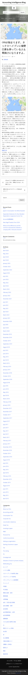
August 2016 (6, 460)
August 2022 (6, 273)
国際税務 (6, 59)
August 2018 (6, 382)
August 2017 (6, 421)
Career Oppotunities (14, 666)
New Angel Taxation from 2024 (11, 222)
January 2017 (6, 444)
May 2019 (5, 357)
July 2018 (5, 386)
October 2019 (7, 340)
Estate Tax (5, 525)
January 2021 (6, 318)
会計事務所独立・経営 (9, 612)
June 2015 (6, 492)
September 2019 (7, 344)
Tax (4, 547)
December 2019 (7, 334)
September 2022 (7, 270)
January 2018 (6, 405)
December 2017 (7, 408)
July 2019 (5, 350)
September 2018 (7, 379)
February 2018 (7, 402)
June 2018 (6, 389)
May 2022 (5, 282)
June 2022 (6, 279)
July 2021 (5, 302)
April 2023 (6, 260)
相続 (4, 651)
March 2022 (6, 289)
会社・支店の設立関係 (9, 602)
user (14, 56)
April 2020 (6, 328)
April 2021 (6, 311)
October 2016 (7, 453)
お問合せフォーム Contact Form (14, 663)
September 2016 (7, 456)
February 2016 (7, 476)
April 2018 (6, 395)
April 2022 (6, 286)
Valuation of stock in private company (13, 560)
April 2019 (6, 360)
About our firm (7, 509)
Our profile (10, 660)
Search (5, 197)
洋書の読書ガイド (7, 641)
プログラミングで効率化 (9, 576)
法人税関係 (6, 638)
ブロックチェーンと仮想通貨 (10, 580)
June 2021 (6, 305)
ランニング (6, 583)
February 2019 (7, 366)
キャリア (5, 567)
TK (3, 554)
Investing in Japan (8, 528)
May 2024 (5, 253)
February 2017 (7, 440)
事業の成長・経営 (7, 593)
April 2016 (6, 473)
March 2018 (6, 398)
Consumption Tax (8, 515)
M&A (4, 531)
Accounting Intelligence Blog (14, 2)
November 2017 (7, 411)
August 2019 (6, 347)
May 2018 (5, 392)
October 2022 (7, 266)
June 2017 (6, 427)
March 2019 (6, 363)
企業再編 (5, 599)
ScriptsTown (18, 673)
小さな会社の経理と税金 (9, 622)
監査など (5, 647)
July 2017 (5, 424)
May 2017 (5, 431)
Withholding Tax (7, 564)
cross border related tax (9, 522)
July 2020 (5, 324)
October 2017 (7, 415)
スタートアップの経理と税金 (10, 573)
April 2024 (6, 257)
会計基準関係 (6, 615)
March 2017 (6, 437)
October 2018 (7, 376)
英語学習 (5, 654)
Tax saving (6, 551)
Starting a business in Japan (10, 544)
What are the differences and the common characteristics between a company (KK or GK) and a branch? (12, 227)
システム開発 (6, 570)
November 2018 (7, 373)
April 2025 (6, 250)
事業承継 (5, 596)
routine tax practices (8, 538)
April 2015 (6, 498)
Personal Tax (6, 535)
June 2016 (6, 466)
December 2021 (7, 299)
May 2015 (5, 495)
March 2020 (6, 331)
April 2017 (6, 434)
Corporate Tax (7, 518)
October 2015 (7, 482)
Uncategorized (7, 557)
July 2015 (5, 489)
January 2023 (6, 263)
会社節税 (5, 609)
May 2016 (5, 469)
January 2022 (6, 295)
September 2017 (7, 418)
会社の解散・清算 (7, 605)
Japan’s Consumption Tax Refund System (14, 210)
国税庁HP (4, 150)
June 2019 (6, 353)
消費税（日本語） (7, 644)
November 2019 (7, 337)
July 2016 (5, 463)
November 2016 (7, 450)
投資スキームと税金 (8, 628)
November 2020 (7, 321)
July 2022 (5, 276)
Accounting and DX (8, 512)
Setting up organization (9, 541)
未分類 (5, 631)
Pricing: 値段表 (17, 660)
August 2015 (6, 485)
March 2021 (6, 315)
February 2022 (7, 292)
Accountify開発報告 (8, 219)
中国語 (5, 586)
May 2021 (5, 308)
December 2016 (7, 447)
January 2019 (6, 369)
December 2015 (7, 479)
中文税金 (5, 589)
